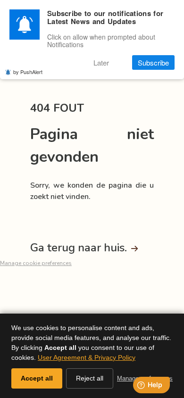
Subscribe (153, 62)
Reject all (89, 378)
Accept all (37, 378)
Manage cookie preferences (36, 263)
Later (101, 62)
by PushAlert (27, 71)
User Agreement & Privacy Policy (86, 357)
